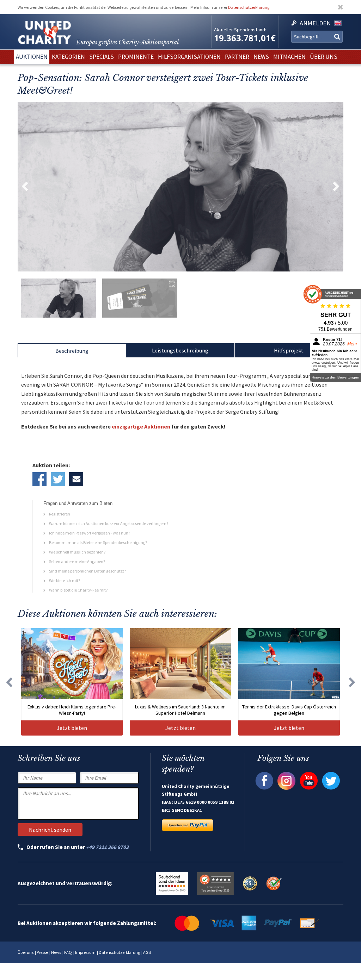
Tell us (76, 479)
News (56, 952)
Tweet (58, 479)
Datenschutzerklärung (248, 7)
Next (336, 187)
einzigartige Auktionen (141, 426)
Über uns (25, 952)
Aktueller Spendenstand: (240, 29)
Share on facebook (39, 479)
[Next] (352, 682)
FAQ (68, 952)
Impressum (85, 952)
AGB (147, 952)
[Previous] (8, 682)
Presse (42, 952)
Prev (24, 187)
